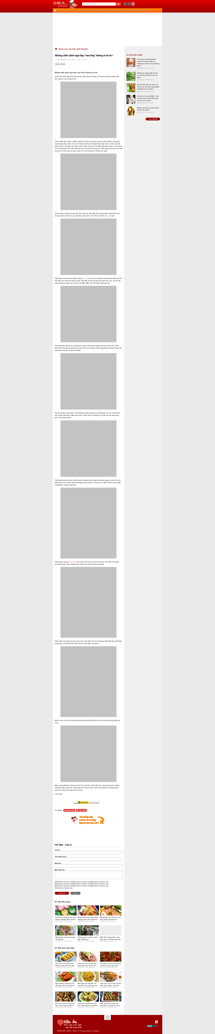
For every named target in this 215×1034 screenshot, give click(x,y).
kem (108, 216)
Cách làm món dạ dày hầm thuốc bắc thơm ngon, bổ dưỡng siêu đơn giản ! (87, 965)
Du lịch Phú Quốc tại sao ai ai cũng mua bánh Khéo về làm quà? (65, 919)
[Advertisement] (107, 29)
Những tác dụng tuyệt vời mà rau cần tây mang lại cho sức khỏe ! (147, 75)
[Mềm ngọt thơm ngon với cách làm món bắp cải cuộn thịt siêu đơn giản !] (110, 997)
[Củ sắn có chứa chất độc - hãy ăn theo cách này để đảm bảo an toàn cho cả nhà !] (130, 99)
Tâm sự (108, 10)
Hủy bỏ (75, 893)
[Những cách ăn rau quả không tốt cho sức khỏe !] (130, 111)
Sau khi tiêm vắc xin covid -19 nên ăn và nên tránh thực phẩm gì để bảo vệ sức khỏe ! (148, 87)
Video (61, 10)
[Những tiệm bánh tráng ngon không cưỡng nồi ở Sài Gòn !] (88, 910)
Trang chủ (63, 49)
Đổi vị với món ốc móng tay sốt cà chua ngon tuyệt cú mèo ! (64, 1005)
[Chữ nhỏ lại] (57, 64)
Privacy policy (85, 1031)
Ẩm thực (68, 10)
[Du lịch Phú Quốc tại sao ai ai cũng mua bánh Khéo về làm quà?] (66, 910)
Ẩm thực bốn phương (78, 49)
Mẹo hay (90, 10)
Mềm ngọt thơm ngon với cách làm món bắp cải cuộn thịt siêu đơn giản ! (109, 1005)
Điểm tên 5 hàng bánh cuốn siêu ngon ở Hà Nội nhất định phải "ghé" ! (110, 939)
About (75, 1031)
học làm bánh (81, 810)
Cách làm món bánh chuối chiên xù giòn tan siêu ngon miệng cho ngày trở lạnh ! (65, 965)
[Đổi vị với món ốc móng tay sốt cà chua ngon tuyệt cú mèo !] (66, 997)
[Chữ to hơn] (62, 64)
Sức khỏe (79, 10)
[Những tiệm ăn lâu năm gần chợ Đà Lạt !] (66, 930)
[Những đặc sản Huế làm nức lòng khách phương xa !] (110, 910)
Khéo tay (99, 10)
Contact (96, 1031)
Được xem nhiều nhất (141, 10)
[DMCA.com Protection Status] (152, 1026)
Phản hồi (62, 893)
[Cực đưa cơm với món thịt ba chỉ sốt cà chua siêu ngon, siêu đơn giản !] (110, 957)
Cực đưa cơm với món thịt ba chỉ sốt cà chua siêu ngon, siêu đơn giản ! (110, 965)
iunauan (63, 59)
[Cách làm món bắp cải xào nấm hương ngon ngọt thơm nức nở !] (88, 997)
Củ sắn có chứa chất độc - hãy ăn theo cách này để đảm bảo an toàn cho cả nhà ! (148, 98)
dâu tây (85, 278)
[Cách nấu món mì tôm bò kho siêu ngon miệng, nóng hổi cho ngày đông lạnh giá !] (110, 977)
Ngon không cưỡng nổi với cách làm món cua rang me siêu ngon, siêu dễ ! (65, 985)
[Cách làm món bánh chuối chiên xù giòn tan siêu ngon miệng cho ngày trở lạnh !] (66, 957)
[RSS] (133, 4)
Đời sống (127, 10)
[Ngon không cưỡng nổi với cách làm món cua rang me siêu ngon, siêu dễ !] (66, 977)
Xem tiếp (152, 119)
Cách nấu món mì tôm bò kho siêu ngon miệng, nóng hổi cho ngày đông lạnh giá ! (110, 985)
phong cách (72, 562)
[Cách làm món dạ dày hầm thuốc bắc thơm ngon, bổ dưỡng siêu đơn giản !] (88, 957)
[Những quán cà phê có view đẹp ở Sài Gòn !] (88, 930)
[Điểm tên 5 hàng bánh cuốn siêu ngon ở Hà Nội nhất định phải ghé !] (110, 930)
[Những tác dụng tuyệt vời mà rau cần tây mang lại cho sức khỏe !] (130, 76)
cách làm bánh (69, 810)
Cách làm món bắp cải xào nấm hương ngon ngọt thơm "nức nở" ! (88, 1005)
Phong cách (117, 10)
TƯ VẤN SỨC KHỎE (134, 55)
